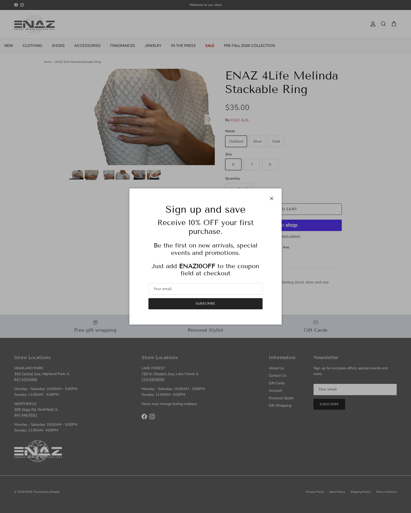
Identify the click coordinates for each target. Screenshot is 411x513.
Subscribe (205, 303)
